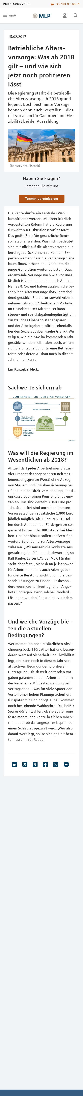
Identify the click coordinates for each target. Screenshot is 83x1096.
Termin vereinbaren (41, 198)
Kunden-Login (67, 4)
